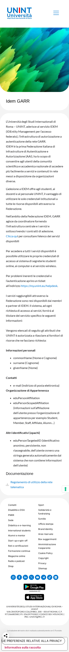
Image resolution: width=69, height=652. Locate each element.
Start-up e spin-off (17, 540)
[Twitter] (31, 577)
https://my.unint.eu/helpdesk (39, 285)
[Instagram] (13, 577)
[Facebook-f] (19, 577)
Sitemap (42, 568)
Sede (10, 520)
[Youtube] (37, 577)
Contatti (12, 505)
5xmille (42, 518)
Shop (10, 566)
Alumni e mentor (16, 535)
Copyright (43, 558)
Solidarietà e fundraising (44, 512)
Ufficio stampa (45, 524)
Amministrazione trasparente (47, 546)
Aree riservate (45, 534)
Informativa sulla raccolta (23, 647)
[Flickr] (55, 577)
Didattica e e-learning (19, 525)
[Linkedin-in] (25, 577)
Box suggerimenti (47, 539)
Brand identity (45, 529)
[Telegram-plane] (43, 577)
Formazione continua (19, 551)
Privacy (42, 563)
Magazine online (16, 556)
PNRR (11, 515)
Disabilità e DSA (16, 510)
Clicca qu (11, 236)
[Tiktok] (49, 577)
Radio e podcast (16, 561)
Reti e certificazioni (18, 545)
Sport (41, 505)
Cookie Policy (45, 553)
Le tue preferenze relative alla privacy (32, 641)
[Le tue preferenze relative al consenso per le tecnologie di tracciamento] (65, 489)
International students (19, 530)
